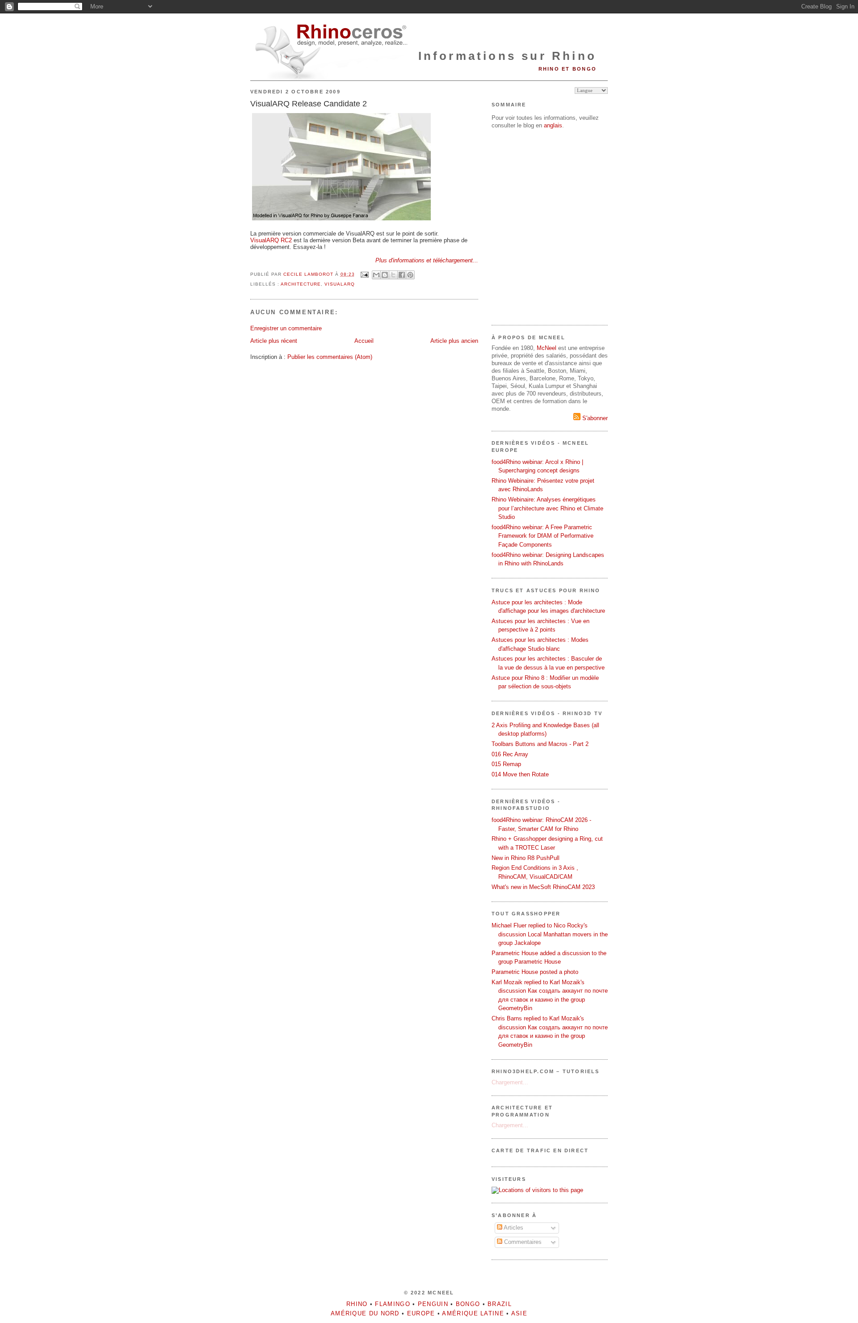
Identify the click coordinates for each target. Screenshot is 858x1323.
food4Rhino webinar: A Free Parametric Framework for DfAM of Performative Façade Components (542, 536)
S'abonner (594, 418)
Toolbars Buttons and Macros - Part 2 (540, 744)
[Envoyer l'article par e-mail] (364, 274)
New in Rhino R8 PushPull (525, 858)
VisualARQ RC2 (271, 240)
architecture (301, 284)
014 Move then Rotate (520, 774)
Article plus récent (273, 340)
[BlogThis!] (384, 274)
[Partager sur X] (393, 274)
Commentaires (522, 1242)
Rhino (357, 1304)
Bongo (468, 1304)
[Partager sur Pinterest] (410, 274)
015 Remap (506, 764)
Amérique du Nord (365, 1313)
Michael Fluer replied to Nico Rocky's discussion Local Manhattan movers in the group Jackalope (550, 934)
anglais (553, 125)
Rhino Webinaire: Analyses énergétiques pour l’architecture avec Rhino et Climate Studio (547, 508)
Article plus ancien (454, 340)
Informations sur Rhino (507, 56)
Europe (421, 1313)
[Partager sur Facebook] (401, 274)
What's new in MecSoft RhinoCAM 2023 (543, 887)
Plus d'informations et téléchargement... (426, 260)
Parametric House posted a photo (535, 972)
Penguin (433, 1304)
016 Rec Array (510, 754)
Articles (512, 1227)
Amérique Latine (473, 1313)
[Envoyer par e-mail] (376, 274)
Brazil (500, 1304)
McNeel (546, 348)
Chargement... (510, 1082)
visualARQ (339, 284)
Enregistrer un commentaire (286, 328)
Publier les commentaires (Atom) (329, 357)
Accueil (364, 340)
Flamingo (392, 1304)
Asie (519, 1313)
